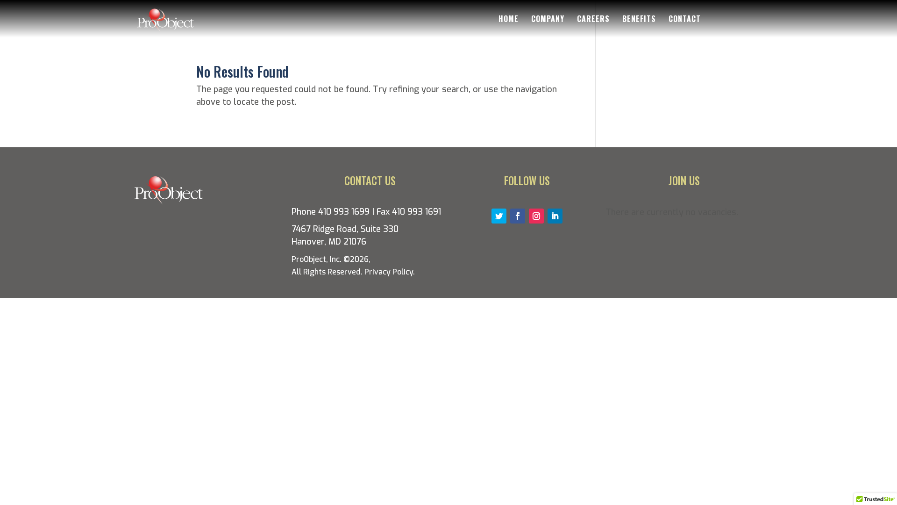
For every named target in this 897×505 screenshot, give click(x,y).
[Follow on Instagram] (536, 216)
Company (547, 19)
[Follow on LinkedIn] (555, 216)
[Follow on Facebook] (517, 216)
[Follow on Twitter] (498, 216)
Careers (593, 19)
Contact (685, 19)
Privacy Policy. (389, 272)
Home (508, 19)
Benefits (639, 19)
